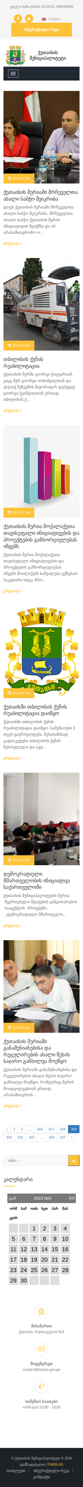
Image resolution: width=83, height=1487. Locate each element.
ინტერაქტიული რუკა (41, 29)
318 (62, 1129)
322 (31, 1137)
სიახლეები (16, 1471)
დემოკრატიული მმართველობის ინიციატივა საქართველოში (36, 880)
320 (9, 1137)
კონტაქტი (41, 1477)
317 (51, 1129)
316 (40, 1129)
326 (51, 1137)
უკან (12, 1197)
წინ (72, 1197)
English (53, 19)
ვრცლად (11, 243)
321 (20, 1137)
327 (62, 1137)
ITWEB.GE (55, 1464)
